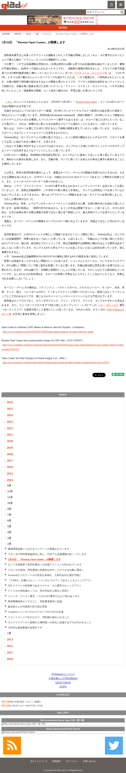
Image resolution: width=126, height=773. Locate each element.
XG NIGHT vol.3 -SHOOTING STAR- (25, 706)
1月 (9, 633)
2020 (10, 441)
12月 (10, 491)
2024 (10, 415)
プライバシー (71, 761)
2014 (28, 34)
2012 (10, 645)
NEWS (17, 34)
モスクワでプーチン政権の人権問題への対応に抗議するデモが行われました (49, 622)
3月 (9, 538)
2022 (10, 428)
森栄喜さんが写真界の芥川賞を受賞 (27, 606)
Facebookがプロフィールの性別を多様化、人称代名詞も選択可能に (44, 575)
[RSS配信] (12, 746)
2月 (37, 34)
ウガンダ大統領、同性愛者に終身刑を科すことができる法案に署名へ (46, 570)
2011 (10, 652)
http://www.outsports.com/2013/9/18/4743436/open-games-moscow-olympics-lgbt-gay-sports (48, 331)
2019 (10, 447)
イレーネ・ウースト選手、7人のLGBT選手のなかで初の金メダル (44, 596)
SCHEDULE (63, 694)
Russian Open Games (86, 101)
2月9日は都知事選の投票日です (25, 627)
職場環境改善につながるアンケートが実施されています (38, 549)
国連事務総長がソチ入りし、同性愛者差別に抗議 (35, 601)
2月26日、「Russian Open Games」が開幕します (34, 559)
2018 (10, 454)
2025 (10, 408)
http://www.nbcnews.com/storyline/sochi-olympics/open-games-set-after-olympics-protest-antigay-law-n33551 (56, 362)
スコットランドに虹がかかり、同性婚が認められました (38, 617)
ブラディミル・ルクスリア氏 (90, 73)
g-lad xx (15, 6)
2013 (10, 639)
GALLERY (63, 712)
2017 (10, 460)
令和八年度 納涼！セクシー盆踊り (24, 702)
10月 (10, 503)
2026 (10, 402)
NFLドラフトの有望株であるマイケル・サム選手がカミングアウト (44, 585)
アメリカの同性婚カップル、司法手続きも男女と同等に (38, 590)
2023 (10, 421)
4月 (9, 532)
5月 (9, 526)
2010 (10, 659)
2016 (10, 467)
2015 (10, 473)
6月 (9, 520)
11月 (10, 497)
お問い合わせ (89, 761)
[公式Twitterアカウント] (114, 746)
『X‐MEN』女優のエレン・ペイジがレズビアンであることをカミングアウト (50, 580)
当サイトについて (38, 761)
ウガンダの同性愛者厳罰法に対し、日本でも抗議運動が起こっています (47, 554)
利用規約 (56, 761)
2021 (10, 434)
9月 (9, 508)
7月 (9, 514)
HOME (6, 34)
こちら (9, 101)
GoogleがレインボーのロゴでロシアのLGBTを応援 (35, 612)
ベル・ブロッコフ (108, 305)
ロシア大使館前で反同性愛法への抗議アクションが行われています (45, 564)
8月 (9, 485)
